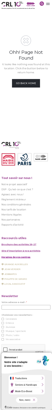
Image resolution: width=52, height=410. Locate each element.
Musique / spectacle (16, 331)
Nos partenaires (10, 219)
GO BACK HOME (26, 83)
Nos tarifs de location (13, 209)
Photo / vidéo (12, 335)
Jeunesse (10, 327)
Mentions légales (11, 214)
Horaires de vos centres (15, 257)
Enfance (10, 323)
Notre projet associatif (14, 184)
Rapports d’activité (12, 224)
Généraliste (11, 319)
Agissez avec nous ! (12, 194)
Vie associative (13, 339)
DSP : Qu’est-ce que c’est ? (17, 189)
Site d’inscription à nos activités (20, 250)
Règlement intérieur (13, 199)
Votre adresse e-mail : (14, 302)
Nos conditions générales (16, 204)
